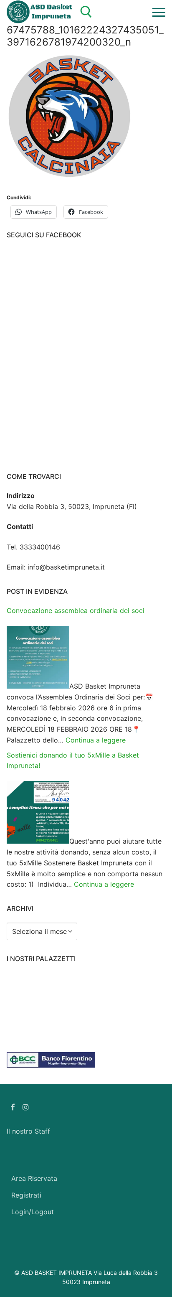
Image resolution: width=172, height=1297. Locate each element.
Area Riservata (34, 1178)
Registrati (26, 1195)
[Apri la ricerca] (86, 12)
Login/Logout (32, 1212)
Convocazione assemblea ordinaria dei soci (75, 610)
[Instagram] (26, 1107)
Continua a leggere (96, 740)
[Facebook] (13, 1107)
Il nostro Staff (28, 1131)
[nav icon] (158, 12)
